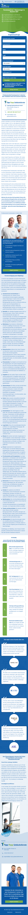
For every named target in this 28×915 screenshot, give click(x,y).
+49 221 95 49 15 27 (14, 112)
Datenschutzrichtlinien (9, 86)
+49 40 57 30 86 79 (8, 1)
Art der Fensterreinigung (8, 60)
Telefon (4, 49)
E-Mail (4, 55)
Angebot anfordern (14, 270)
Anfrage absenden (14, 89)
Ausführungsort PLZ (7, 72)
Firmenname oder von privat (9, 38)
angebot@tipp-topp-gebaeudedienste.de (20, 2)
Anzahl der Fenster (7, 66)
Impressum (9, 912)
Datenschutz (18, 912)
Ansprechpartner (6, 44)
